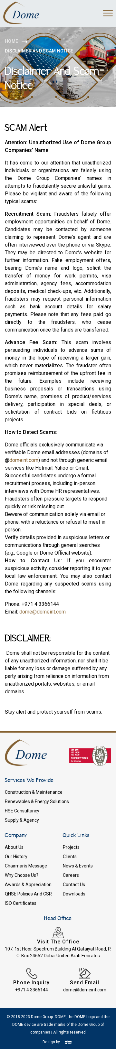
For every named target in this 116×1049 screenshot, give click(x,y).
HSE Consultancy (22, 810)
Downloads (74, 893)
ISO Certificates (20, 903)
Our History (16, 856)
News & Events (78, 865)
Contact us (74, 884)
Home (11, 41)
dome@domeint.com (42, 612)
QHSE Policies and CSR (28, 893)
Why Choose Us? (21, 875)
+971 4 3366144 (31, 989)
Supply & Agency (22, 820)
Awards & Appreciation (28, 884)
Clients (70, 856)
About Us (14, 847)
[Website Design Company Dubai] (68, 1042)
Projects (71, 847)
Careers (71, 875)
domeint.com (23, 460)
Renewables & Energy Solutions (37, 801)
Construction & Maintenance (34, 792)
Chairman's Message (26, 865)
